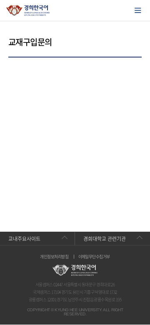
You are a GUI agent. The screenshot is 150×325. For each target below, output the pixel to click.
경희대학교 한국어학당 (28, 10)
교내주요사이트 (24, 238)
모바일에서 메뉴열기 (138, 10)
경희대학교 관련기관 (104, 238)
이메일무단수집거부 (94, 257)
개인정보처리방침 (54, 257)
